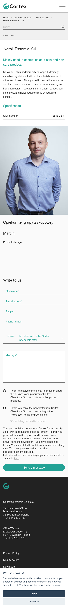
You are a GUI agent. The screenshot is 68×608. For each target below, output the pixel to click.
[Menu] (62, 6)
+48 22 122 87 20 (15, 537)
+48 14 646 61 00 (15, 517)
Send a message (34, 467)
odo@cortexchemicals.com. (18, 452)
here (16, 458)
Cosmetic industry (22, 17)
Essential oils (42, 17)
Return (9, 35)
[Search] (63, 26)
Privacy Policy (11, 553)
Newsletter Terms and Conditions (29, 414)
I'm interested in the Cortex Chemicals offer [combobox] (34, 338)
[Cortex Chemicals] (15, 6)
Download (9, 566)
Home (6, 17)
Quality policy (11, 560)
